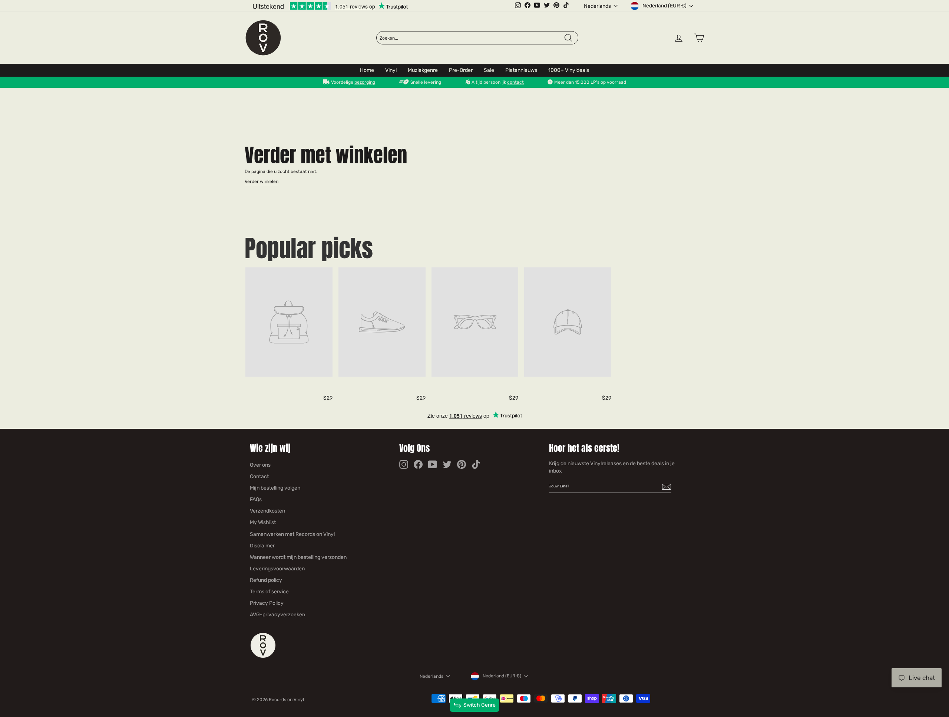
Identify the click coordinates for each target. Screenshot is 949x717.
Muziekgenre (423, 70)
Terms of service (269, 591)
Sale (489, 70)
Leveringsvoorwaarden (277, 569)
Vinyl (391, 70)
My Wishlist (263, 522)
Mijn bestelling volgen (275, 488)
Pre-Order (461, 70)
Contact (259, 476)
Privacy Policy (267, 603)
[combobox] (471, 38)
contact (515, 82)
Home (367, 70)
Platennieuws (521, 70)
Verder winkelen (261, 181)
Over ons (260, 465)
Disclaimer (262, 546)
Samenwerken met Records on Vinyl (292, 534)
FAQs (256, 499)
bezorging (364, 82)
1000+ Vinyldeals (568, 70)
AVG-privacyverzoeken (277, 614)
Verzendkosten (267, 511)
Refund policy (266, 580)
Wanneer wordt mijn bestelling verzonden (298, 557)
